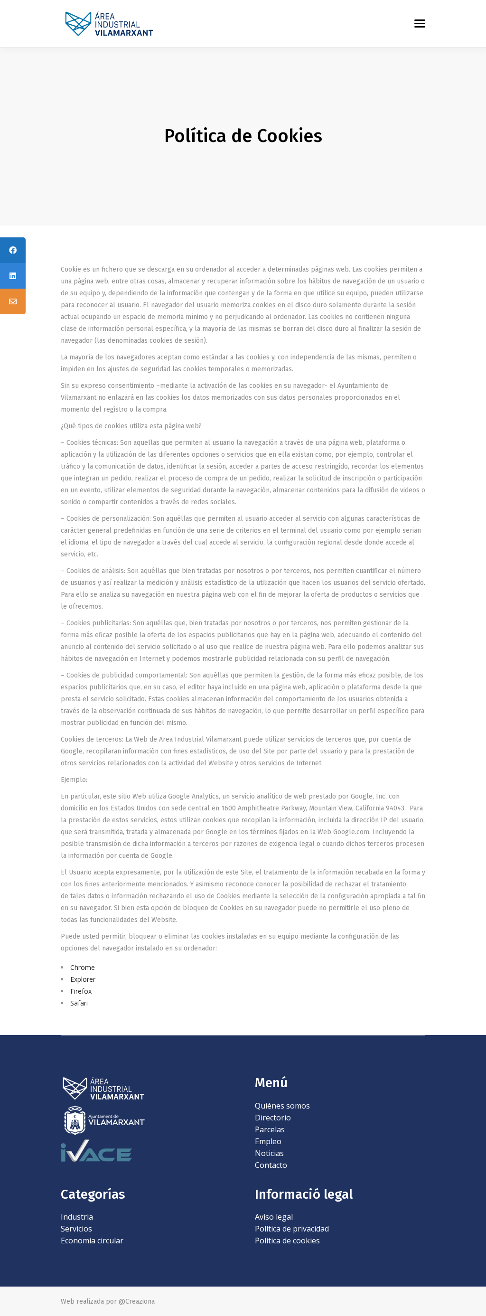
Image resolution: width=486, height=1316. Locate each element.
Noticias (269, 1153)
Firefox (81, 991)
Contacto (271, 1165)
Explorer (82, 979)
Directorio (273, 1117)
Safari (79, 1002)
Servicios (76, 1228)
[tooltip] (13, 250)
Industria (77, 1217)
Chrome (82, 967)
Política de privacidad (292, 1228)
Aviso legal (274, 1217)
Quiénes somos (282, 1105)
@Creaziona (137, 1301)
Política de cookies (287, 1240)
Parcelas (270, 1129)
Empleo (268, 1141)
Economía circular (92, 1240)
